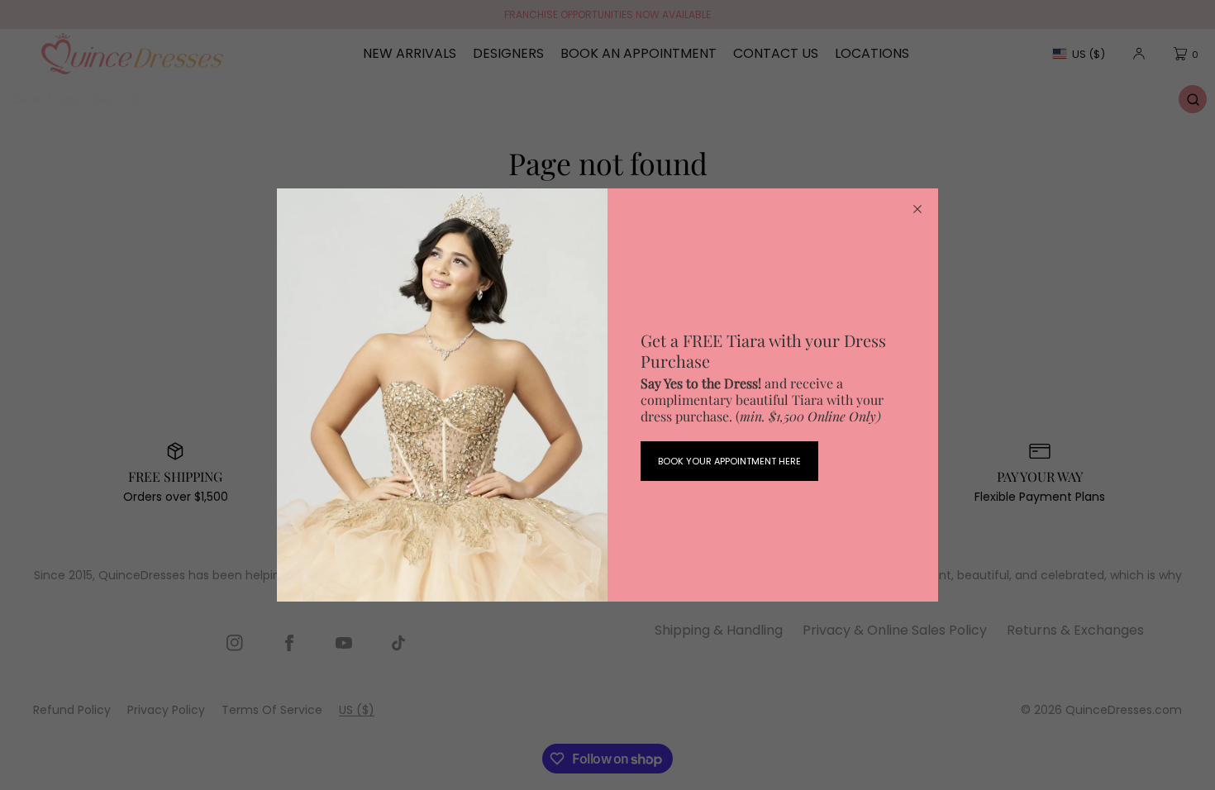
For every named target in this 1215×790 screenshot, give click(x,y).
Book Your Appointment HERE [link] (729, 461)
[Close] (917, 209)
